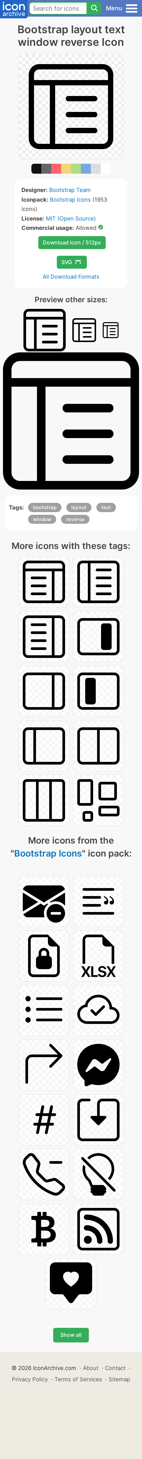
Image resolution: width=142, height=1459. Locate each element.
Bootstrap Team (70, 190)
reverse (75, 519)
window (42, 519)
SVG (66, 262)
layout (79, 507)
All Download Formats (71, 276)
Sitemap (119, 1379)
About (90, 1368)
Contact (115, 1368)
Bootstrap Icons (70, 199)
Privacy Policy (30, 1379)
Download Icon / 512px (72, 242)
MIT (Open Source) (71, 218)
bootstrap (44, 507)
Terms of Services (78, 1379)
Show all (71, 1334)
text (106, 507)
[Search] (94, 8)
